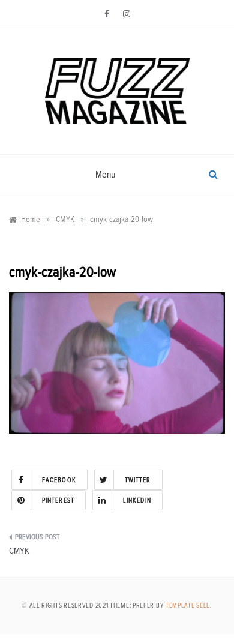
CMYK (19, 550)
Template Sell (188, 605)
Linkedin (137, 500)
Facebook (59, 480)
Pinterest (58, 500)
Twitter (138, 480)
